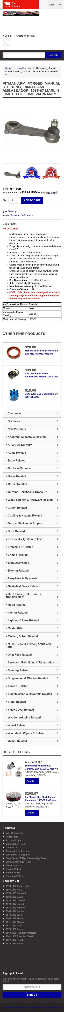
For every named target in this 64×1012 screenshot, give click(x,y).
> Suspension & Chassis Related (27, 678)
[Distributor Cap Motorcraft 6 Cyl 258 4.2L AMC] (13, 395)
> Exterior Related (17, 570)
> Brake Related (16, 476)
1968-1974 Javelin (15, 911)
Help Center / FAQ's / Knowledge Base (26, 858)
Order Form (12, 837)
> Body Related (15, 460)
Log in (8, 36)
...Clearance (13, 413)
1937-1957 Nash (14, 925)
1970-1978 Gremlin (15, 900)
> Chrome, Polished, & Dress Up (26, 492)
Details (30, 781)
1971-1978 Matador (15, 922)
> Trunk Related (16, 701)
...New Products (23, 68)
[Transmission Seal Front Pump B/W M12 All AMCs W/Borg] (13, 352)
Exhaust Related (16, 741)
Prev (7, 131)
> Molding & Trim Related (22, 636)
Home (8, 68)
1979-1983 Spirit (14, 943)
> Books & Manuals (18, 468)
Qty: (5, 200)
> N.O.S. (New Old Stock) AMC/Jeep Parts (28, 645)
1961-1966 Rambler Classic (20, 936)
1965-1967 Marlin (15, 918)
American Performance (22, 215)
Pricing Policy (13, 869)
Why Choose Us (14, 833)
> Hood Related (16, 604)
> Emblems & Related (19, 547)
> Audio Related (16, 452)
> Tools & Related (17, 686)
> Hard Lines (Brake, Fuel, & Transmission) (24, 595)
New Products (13, 865)
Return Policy (13, 872)
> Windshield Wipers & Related (25, 733)
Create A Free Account (18, 851)
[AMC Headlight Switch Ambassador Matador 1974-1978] (13, 374)
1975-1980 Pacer (14, 929)
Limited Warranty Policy (18, 862)
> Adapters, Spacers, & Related (26, 437)
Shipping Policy (14, 876)
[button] (32, 192)
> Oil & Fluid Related (19, 654)
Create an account (25, 36)
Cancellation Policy (16, 844)
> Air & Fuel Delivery (19, 444)
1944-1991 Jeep (14, 915)
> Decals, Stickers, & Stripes (24, 523)
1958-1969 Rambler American (21, 933)
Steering (12, 211)
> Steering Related (17, 670)
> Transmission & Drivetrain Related (29, 693)
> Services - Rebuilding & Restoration (30, 662)
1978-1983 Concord (16, 893)
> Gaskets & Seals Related (23, 586)
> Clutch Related (16, 507)
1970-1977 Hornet (15, 904)
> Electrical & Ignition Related (25, 539)
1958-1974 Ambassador (18, 886)
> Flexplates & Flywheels (22, 578)
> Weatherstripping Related (23, 717)
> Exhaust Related (17, 562)
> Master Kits (14, 628)
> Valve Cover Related (20, 709)
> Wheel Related (16, 725)
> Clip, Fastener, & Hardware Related (29, 499)
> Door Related (15, 531)
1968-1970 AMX (14, 889)
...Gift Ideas (13, 421)
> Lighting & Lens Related (22, 620)
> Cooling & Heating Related (24, 515)
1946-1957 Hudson (15, 907)
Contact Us (11, 847)
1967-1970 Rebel (14, 940)
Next (57, 131)
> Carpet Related (16, 484)
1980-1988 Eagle (14, 897)
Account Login (14, 840)
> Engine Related (17, 554)
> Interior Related (17, 612)
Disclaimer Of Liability (18, 854)
